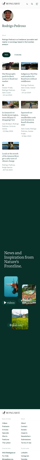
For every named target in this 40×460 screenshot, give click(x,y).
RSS (6, 55)
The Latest (6, 443)
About (23, 423)
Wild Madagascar (9, 453)
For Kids (5, 456)
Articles (27, 300)
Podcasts (17, 325)
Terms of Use (26, 443)
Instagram (25, 456)
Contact (24, 426)
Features (5, 440)
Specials (5, 433)
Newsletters (26, 436)
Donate (24, 430)
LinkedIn (24, 453)
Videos (11, 302)
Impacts (24, 433)
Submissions (26, 440)
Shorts (4, 436)
